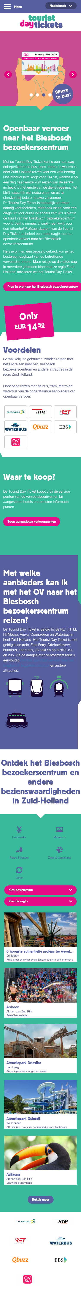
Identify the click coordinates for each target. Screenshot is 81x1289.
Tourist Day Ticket (40, 22)
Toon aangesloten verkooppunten (32, 521)
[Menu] (8, 6)
